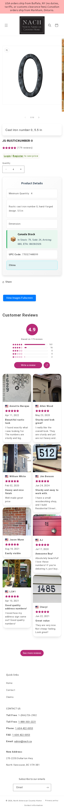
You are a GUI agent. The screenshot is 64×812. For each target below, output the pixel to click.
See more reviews (32, 653)
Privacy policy (51, 801)
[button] (6, 25)
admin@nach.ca (23, 741)
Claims (10, 697)
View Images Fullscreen (19, 298)
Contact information (33, 805)
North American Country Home (27, 801)
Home (9, 683)
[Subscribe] (47, 787)
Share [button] (8, 282)
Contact (10, 690)
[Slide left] (25, 117)
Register (18, 156)
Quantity (6, 163)
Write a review (28, 365)
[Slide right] (38, 117)
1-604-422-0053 (24, 728)
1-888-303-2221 (27, 721)
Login (7, 156)
